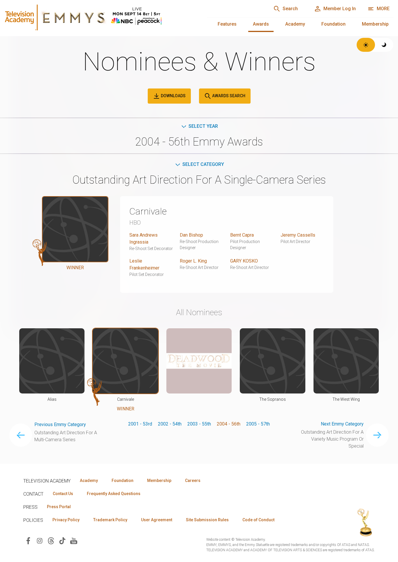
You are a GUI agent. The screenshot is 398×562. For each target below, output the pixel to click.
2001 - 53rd (140, 424)
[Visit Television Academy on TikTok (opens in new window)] (62, 540)
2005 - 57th (258, 424)
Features (227, 24)
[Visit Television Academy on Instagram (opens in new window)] (40, 540)
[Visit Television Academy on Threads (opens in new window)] (51, 540)
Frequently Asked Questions (113, 493)
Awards (261, 24)
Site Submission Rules (207, 519)
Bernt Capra (242, 235)
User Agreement (156, 519)
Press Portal (59, 506)
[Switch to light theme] (366, 45)
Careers (192, 480)
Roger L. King (193, 261)
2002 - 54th (170, 424)
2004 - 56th (228, 424)
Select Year (203, 126)
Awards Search (228, 95)
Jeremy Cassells (298, 235)
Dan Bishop (191, 235)
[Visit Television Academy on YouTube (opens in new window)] (74, 540)
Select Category (203, 164)
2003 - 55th (199, 424)
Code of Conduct (258, 519)
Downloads (173, 95)
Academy (295, 24)
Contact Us (63, 493)
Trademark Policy (110, 519)
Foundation (333, 24)
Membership (375, 24)
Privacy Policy (66, 519)
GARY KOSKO (244, 261)
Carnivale (148, 211)
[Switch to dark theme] (384, 45)
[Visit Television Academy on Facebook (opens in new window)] (28, 540)
